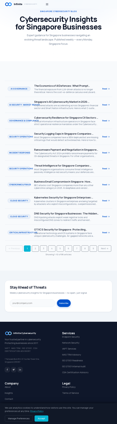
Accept (41, 418)
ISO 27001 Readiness (72, 360)
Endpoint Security (71, 336)
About (8, 387)
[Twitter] (13, 369)
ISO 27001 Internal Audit (74, 366)
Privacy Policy (68, 387)
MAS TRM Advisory (71, 354)
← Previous (14, 248)
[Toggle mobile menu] (47, 4)
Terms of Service (70, 392)
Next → (104, 248)
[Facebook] (7, 369)
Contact (9, 398)
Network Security (70, 342)
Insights (9, 392)
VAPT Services (69, 348)
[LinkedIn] (20, 369)
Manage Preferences (19, 418)
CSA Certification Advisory (75, 372)
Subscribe (63, 303)
